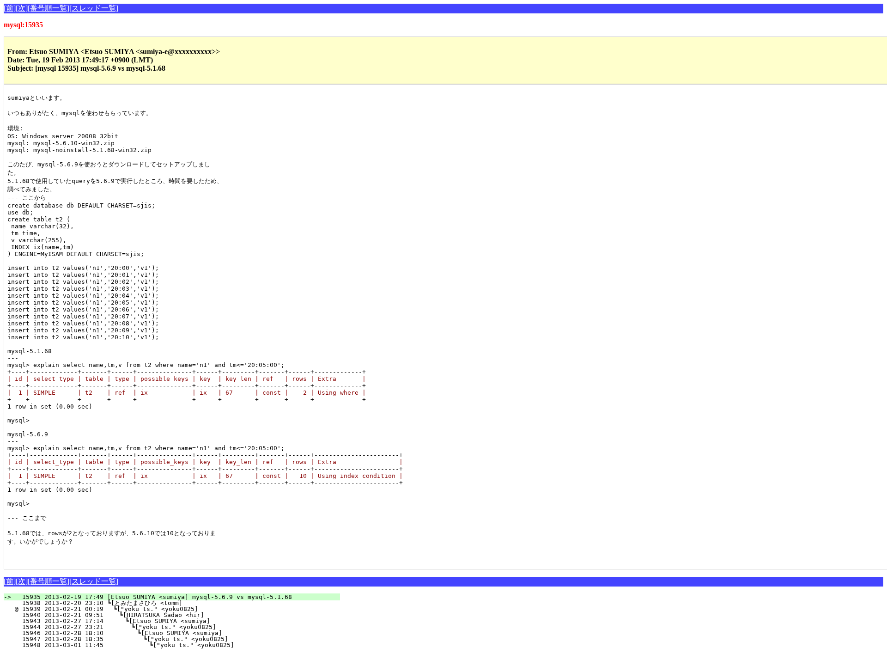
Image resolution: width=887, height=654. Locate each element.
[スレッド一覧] (93, 8)
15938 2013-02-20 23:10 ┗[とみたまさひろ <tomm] (171, 602)
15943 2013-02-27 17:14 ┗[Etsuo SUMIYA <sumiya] (173, 620)
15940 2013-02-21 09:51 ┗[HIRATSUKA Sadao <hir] (174, 614)
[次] (22, 8)
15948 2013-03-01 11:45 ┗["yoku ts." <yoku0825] (171, 645)
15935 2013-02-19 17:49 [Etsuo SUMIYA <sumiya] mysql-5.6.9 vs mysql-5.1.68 (177, 596)
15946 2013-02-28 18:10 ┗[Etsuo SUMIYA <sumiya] (172, 633)
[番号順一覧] (48, 8)
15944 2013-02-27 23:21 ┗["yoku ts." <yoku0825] (173, 626)
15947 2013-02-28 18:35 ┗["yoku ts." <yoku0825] (171, 639)
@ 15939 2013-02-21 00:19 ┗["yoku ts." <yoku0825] (175, 608)
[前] (10, 8)
